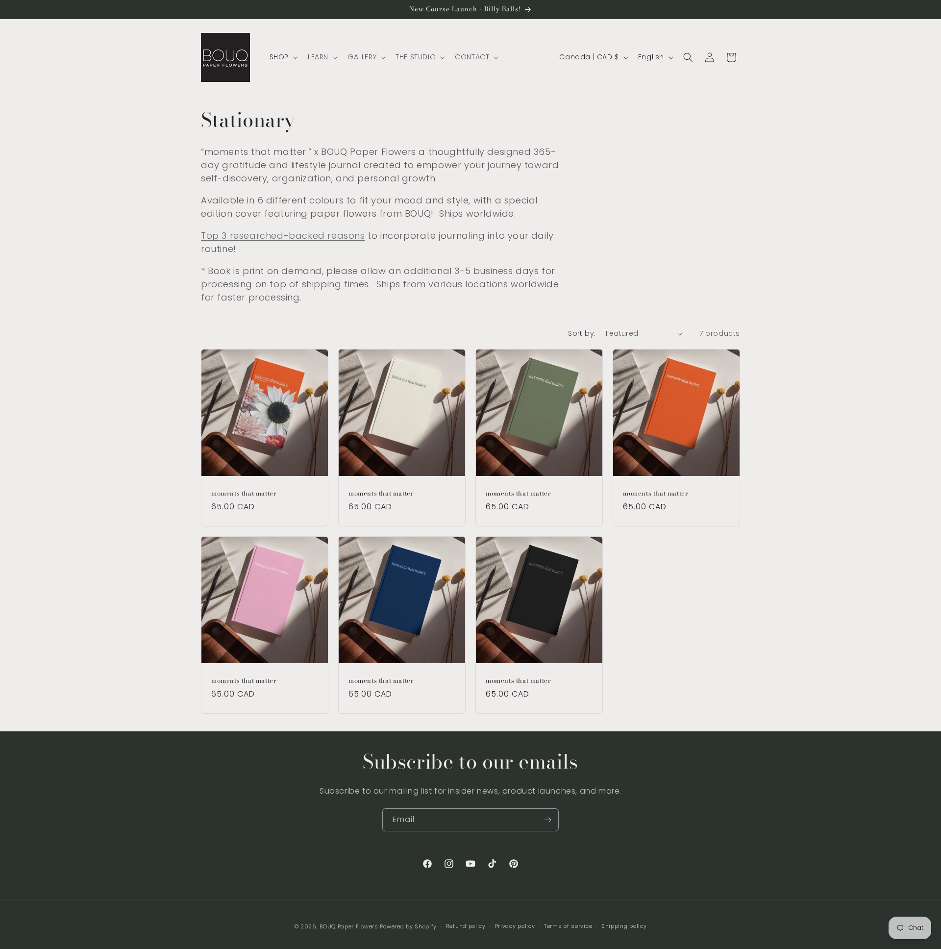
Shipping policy (624, 926)
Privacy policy (515, 926)
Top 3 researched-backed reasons (283, 235)
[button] (283, 57)
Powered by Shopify (408, 926)
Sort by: (581, 333)
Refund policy (466, 926)
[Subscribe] (547, 819)
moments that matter (243, 493)
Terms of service (568, 926)
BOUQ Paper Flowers (349, 926)
